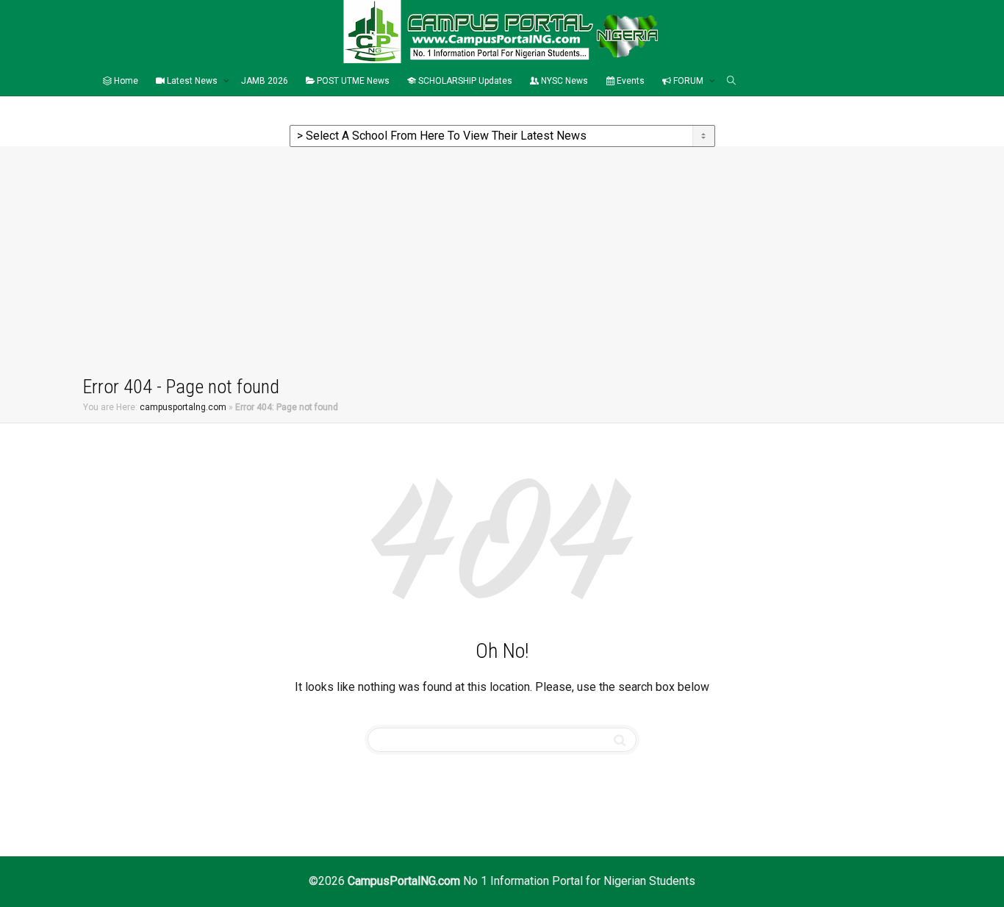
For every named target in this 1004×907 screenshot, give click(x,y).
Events (629, 81)
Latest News (192, 81)
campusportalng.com (183, 407)
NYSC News (563, 81)
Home (125, 81)
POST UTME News (352, 81)
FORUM (688, 81)
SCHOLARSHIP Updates (464, 81)
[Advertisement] (502, 264)
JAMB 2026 (264, 81)
